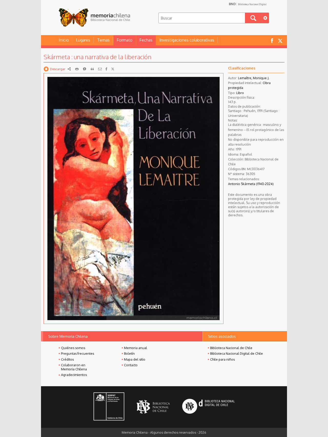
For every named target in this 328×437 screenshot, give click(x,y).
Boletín (129, 353)
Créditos (67, 359)
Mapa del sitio (134, 359)
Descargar (57, 69)
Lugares (83, 40)
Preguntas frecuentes (77, 353)
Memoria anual (135, 348)
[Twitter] (112, 69)
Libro (240, 93)
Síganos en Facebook (272, 40)
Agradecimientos (74, 375)
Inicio (64, 40)
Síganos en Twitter (280, 40)
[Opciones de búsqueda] (265, 18)
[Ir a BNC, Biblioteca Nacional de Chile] (153, 407)
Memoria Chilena (94, 17)
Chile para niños (222, 359)
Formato (124, 40)
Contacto (131, 365)
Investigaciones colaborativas (186, 40)
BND (247, 4)
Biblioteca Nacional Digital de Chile (236, 353)
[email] (99, 69)
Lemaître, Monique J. (253, 78)
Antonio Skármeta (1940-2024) (251, 184)
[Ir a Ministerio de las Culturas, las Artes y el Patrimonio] (108, 407)
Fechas (145, 40)
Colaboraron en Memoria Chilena (74, 367)
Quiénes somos (73, 348)
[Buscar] (253, 18)
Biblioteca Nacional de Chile (231, 348)
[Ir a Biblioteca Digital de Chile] (208, 407)
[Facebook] (106, 69)
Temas (103, 40)
